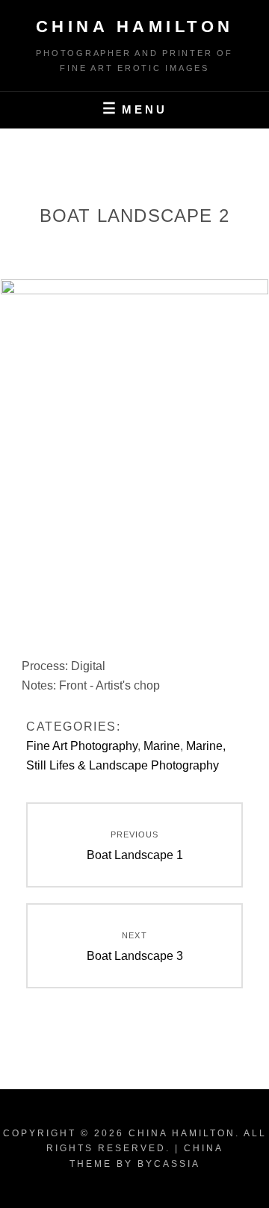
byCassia (168, 1164)
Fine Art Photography (81, 746)
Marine (161, 746)
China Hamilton (135, 26)
